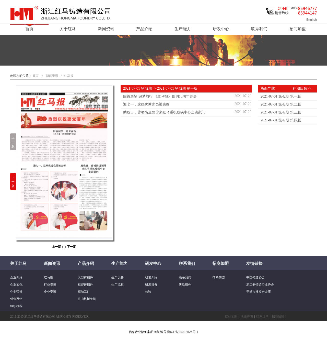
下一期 (71, 246)
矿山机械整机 (87, 299)
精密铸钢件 (85, 284)
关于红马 (68, 29)
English (311, 20)
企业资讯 (50, 291)
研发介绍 (151, 277)
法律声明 (247, 316)
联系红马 (262, 316)
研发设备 (151, 284)
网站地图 (231, 316)
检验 (148, 291)
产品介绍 (144, 29)
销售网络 (16, 299)
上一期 (56, 246)
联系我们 (259, 29)
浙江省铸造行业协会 (260, 284)
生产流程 (117, 284)
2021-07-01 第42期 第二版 (281, 104)
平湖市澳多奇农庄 (258, 291)
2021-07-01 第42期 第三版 (281, 112)
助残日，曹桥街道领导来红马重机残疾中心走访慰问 (164, 112)
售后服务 (185, 284)
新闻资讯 (106, 29)
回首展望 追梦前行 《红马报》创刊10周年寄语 (160, 96)
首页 (29, 29)
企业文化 (16, 284)
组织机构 (16, 306)
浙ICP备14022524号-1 (182, 332)
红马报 (68, 76)
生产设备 (117, 277)
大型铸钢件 (85, 277)
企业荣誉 (16, 291)
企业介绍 (16, 277)
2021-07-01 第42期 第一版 (281, 96)
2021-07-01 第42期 (137, 88)
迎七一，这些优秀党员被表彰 (146, 104)
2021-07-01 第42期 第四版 (281, 120)
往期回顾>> (302, 88)
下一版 (13, 181)
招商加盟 (297, 29)
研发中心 (221, 29)
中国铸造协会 (255, 277)
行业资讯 (50, 284)
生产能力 (182, 29)
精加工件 (84, 291)
